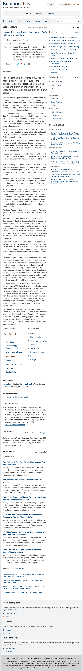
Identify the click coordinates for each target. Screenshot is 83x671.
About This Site (12, 658)
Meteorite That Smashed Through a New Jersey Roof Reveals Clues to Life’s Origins (65, 162)
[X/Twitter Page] (60, 4)
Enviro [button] (28, 21)
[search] (78, 21)
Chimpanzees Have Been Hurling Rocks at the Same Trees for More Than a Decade (65, 134)
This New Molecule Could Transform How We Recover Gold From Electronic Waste (24, 575)
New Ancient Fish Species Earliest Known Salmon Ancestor (23, 480)
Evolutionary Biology (14, 352)
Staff (21, 658)
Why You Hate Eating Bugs (60, 67)
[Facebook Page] (56, 4)
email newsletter (51, 13)
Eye (31, 356)
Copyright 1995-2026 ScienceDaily (16, 661)
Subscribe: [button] (67, 4)
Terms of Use (71, 658)
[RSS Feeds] (74, 4)
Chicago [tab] (42, 432)
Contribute (28, 658)
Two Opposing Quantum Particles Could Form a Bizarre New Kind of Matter (24, 581)
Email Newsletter (11, 613)
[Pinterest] (21, 64)
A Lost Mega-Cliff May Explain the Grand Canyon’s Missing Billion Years (65, 157)
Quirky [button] (47, 21)
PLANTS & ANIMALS (55, 82)
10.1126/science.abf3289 (15, 424)
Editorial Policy (59, 658)
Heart (32, 333)
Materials (6, 384)
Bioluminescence (37, 352)
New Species (11, 342)
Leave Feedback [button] (11, 648)
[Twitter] (18, 64)
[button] (70, 27)
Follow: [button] (50, 4)
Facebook (9, 630)
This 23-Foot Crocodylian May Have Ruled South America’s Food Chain (65, 175)
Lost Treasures (56, 118)
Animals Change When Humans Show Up (65, 47)
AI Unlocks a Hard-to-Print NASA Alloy (64, 58)
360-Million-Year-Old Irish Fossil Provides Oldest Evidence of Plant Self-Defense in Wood (22, 515)
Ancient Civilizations (14, 364)
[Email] (29, 64)
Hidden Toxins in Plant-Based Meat (63, 43)
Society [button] (37, 21)
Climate (53, 105)
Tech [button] (20, 21)
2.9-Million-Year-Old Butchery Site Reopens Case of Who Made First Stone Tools (23, 533)
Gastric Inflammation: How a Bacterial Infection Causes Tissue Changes (22, 550)
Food (52, 92)
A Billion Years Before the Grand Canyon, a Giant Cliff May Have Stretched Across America (23, 587)
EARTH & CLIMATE (55, 95)
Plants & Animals (10, 334)
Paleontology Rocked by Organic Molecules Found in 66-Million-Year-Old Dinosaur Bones (64, 181)
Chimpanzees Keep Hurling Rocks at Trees (65, 40)
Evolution (9, 368)
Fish (7, 338)
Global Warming (56, 102)
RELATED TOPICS (9, 329)
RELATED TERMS (33, 329)
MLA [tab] (26, 432)
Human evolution (36, 337)
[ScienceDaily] (17, 3)
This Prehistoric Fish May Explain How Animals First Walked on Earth (24, 463)
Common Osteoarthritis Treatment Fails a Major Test (22, 592)
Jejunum (33, 344)
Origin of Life (11, 372)
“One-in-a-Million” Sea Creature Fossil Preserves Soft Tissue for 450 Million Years (65, 170)
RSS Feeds (9, 617)
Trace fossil (34, 348)
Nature (53, 88)
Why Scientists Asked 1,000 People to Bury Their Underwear (65, 152)
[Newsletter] (78, 4)
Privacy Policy (47, 658)
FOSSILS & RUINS (54, 108)
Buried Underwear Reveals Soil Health (64, 50)
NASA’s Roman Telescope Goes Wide (64, 37)
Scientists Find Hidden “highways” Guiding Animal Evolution (65, 144)
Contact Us (9, 652)
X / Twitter (9, 633)
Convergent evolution (38, 341)
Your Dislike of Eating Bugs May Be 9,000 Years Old (65, 139)
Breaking (53, 32)
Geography (54, 98)
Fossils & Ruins (9, 356)
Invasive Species (56, 85)
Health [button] (11, 21)
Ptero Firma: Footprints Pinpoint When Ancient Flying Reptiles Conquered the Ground (24, 498)
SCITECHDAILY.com (18, 569)
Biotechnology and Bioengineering (13, 346)
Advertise (37, 658)
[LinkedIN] (25, 64)
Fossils (9, 360)
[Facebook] (14, 64)
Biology (33, 359)
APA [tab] (33, 432)
